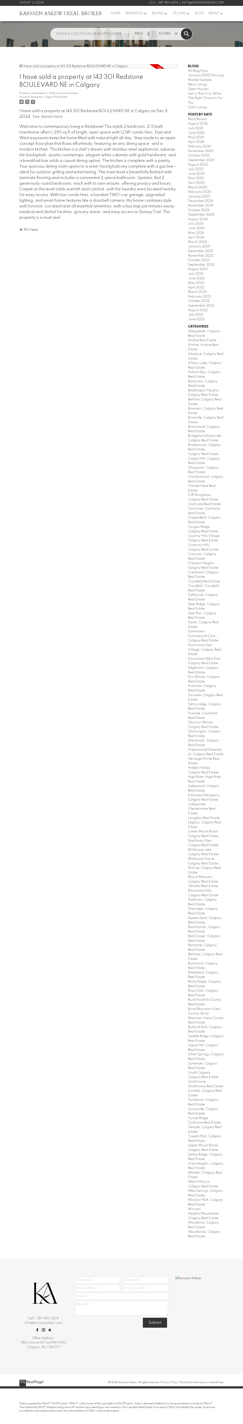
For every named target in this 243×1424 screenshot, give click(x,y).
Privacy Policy (170, 1382)
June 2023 (196, 278)
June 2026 (196, 133)
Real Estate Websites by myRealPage (202, 1382)
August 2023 (198, 269)
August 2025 (198, 164)
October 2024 (199, 210)
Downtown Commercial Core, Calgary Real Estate (203, 636)
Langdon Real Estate (204, 818)
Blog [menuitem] (199, 13)
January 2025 (199, 196)
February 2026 (199, 146)
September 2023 (201, 264)
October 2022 (199, 301)
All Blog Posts (198, 71)
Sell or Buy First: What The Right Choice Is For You (205, 98)
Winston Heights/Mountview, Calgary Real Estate (204, 1214)
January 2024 (199, 246)
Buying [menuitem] (158, 13)
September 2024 (201, 214)
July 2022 (195, 314)
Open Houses (198, 89)
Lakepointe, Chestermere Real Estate (202, 809)
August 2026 (198, 123)
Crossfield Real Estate (204, 581)
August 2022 (198, 310)
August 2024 (198, 219)
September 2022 (201, 305)
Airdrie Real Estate (202, 340)
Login (39, 2)
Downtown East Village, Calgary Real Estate (204, 649)
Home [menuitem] (116, 13)
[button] (37, 1330)
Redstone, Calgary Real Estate (49, 97)
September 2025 (201, 160)
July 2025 (196, 169)
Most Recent (197, 119)
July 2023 (195, 273)
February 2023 (199, 296)
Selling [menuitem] (179, 13)
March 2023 (197, 292)
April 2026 (196, 142)
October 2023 (199, 260)
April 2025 (196, 182)
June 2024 (196, 228)
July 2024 (195, 223)
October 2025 (199, 155)
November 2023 (200, 255)
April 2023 (196, 287)
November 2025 (200, 151)
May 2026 (196, 137)
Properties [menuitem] (134, 13)
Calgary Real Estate (203, 454)
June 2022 (196, 319)
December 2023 (200, 251)
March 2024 (197, 242)
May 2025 (196, 178)
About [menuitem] (213, 13)
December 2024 (200, 201)
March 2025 (197, 187)
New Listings (197, 84)
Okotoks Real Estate (203, 886)
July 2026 (195, 128)
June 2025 (196, 173)
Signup (24, 2)
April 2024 (196, 237)
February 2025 (199, 192)
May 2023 (196, 283)
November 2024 (200, 205)
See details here (47, 117)
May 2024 (196, 233)
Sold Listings (197, 107)
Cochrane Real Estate (204, 504)
